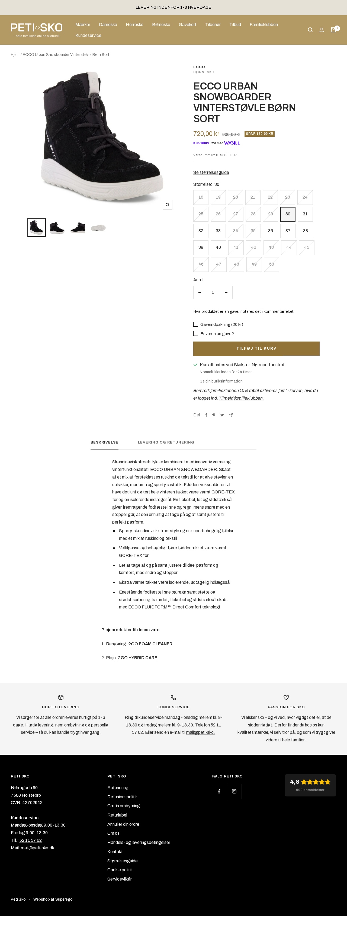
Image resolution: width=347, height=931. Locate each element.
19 (218, 197)
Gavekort (188, 24)
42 (253, 247)
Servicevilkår (119, 879)
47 (218, 264)
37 (288, 230)
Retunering (117, 787)
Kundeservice (88, 35)
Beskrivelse (104, 442)
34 (235, 230)
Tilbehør (213, 24)
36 (270, 230)
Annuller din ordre (123, 824)
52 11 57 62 (30, 840)
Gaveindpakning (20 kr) (221, 324)
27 (235, 214)
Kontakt (115, 851)
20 (235, 197)
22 (270, 197)
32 (200, 230)
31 (305, 214)
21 (252, 197)
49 (254, 264)
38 (305, 230)
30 (287, 214)
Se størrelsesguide (211, 172)
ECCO (199, 67)
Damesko (108, 24)
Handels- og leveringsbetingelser (138, 842)
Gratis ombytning (123, 806)
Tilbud (235, 24)
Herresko (134, 24)
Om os (113, 833)
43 (271, 247)
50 (271, 264)
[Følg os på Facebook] (219, 791)
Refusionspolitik (122, 797)
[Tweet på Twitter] (222, 415)
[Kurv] (333, 29)
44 (289, 247)
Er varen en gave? (217, 333)
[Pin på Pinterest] (213, 415)
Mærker (82, 24)
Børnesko (161, 24)
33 (218, 230)
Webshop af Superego (53, 899)
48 (236, 264)
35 (253, 230)
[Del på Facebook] (206, 415)
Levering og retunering (166, 442)
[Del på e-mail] (231, 415)
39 (200, 247)
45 (306, 247)
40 (218, 247)
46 (201, 264)
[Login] (321, 30)
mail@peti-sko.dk (37, 848)
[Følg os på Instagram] (234, 791)
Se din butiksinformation (221, 381)
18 (200, 197)
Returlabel (117, 815)
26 (218, 214)
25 (200, 214)
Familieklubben (264, 24)
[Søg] (310, 29)
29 (270, 214)
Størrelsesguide (122, 861)
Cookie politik (120, 870)
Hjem (15, 55)
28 (253, 214)
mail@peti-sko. (200, 732)
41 (236, 247)
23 (287, 197)
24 (305, 197)
